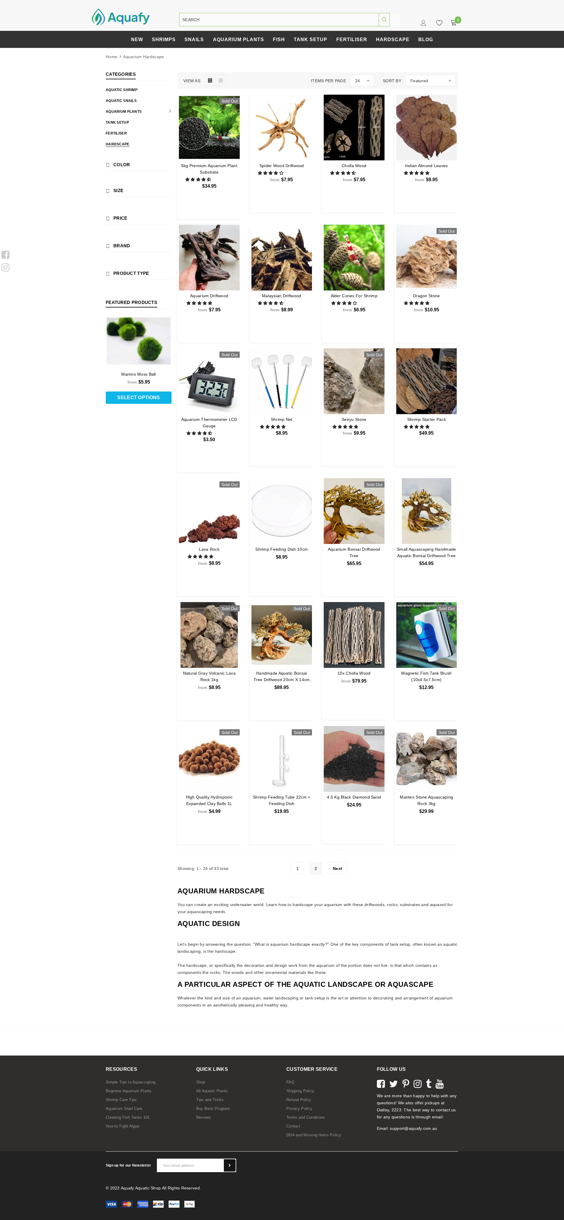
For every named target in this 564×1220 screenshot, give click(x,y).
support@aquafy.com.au (413, 1128)
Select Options (281, 193)
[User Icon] (424, 24)
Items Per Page (328, 80)
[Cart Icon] (453, 22)
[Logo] (120, 16)
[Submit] (230, 1165)
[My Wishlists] (437, 22)
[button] (198, 179)
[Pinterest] (405, 1083)
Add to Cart (426, 447)
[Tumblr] (428, 1083)
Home (111, 56)
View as (191, 80)
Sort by (392, 80)
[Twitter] (393, 1083)
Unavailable (209, 200)
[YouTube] (440, 1083)
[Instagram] (5, 266)
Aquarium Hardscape (143, 56)
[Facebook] (5, 254)
